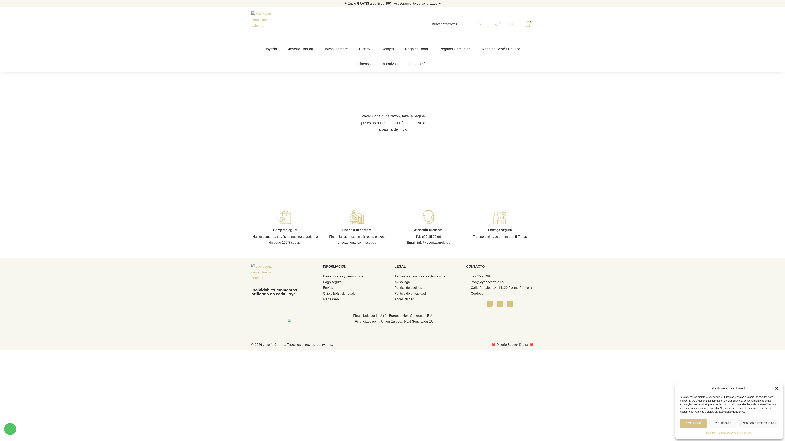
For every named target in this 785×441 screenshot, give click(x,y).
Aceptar (693, 423)
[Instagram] (500, 304)
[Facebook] (490, 304)
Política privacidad (728, 433)
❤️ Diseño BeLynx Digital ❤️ (512, 344)
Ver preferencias (759, 423)
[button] (777, 388)
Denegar (723, 423)
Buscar (481, 26)
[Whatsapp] (510, 304)
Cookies (710, 433)
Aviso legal (746, 433)
